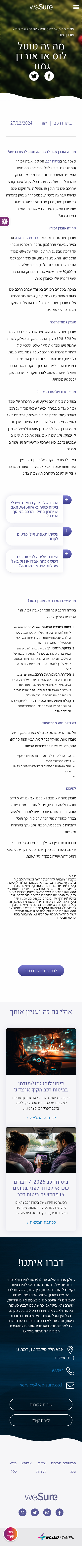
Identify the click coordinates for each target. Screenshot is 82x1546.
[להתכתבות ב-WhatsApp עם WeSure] (22, 1512)
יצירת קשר (41, 1420)
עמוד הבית (66, 29)
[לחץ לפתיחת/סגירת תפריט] (76, 7)
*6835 (57, 1370)
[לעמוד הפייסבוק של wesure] (59, 1512)
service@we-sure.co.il (41, 1385)
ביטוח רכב (53, 161)
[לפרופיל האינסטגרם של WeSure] (47, 1512)
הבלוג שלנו (48, 29)
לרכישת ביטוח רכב (41, 970)
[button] (5, 221)
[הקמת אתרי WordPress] (56, 1537)
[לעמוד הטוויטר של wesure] (35, 1512)
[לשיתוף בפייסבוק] (48, 76)
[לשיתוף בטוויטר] (33, 76)
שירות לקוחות (41, 1404)
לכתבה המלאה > (41, 1117)
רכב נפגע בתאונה (27, 237)
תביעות (56, 1462)
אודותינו (26, 1462)
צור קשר (10, 1534)
